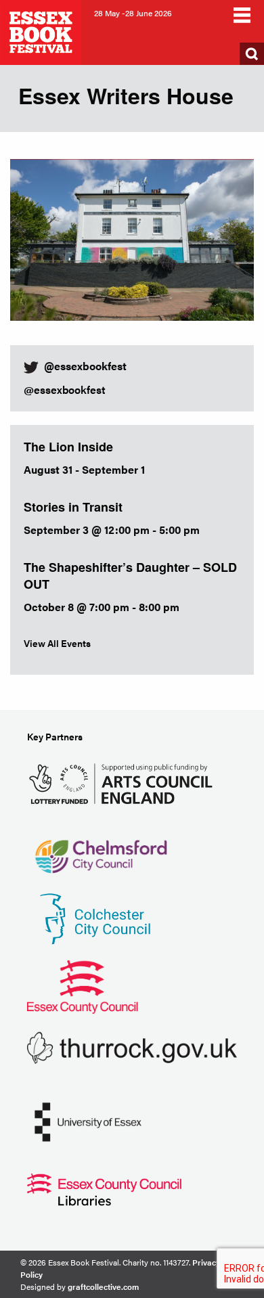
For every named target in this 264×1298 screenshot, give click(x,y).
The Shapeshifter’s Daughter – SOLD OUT (130, 575)
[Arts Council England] (123, 782)
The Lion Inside (68, 446)
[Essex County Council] (82, 985)
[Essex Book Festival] (42, 31)
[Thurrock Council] (132, 1046)
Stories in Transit (73, 507)
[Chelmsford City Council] (100, 849)
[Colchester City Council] (94, 917)
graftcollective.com (103, 1286)
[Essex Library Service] (104, 1188)
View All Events (57, 643)
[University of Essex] (88, 1120)
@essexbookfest (65, 389)
